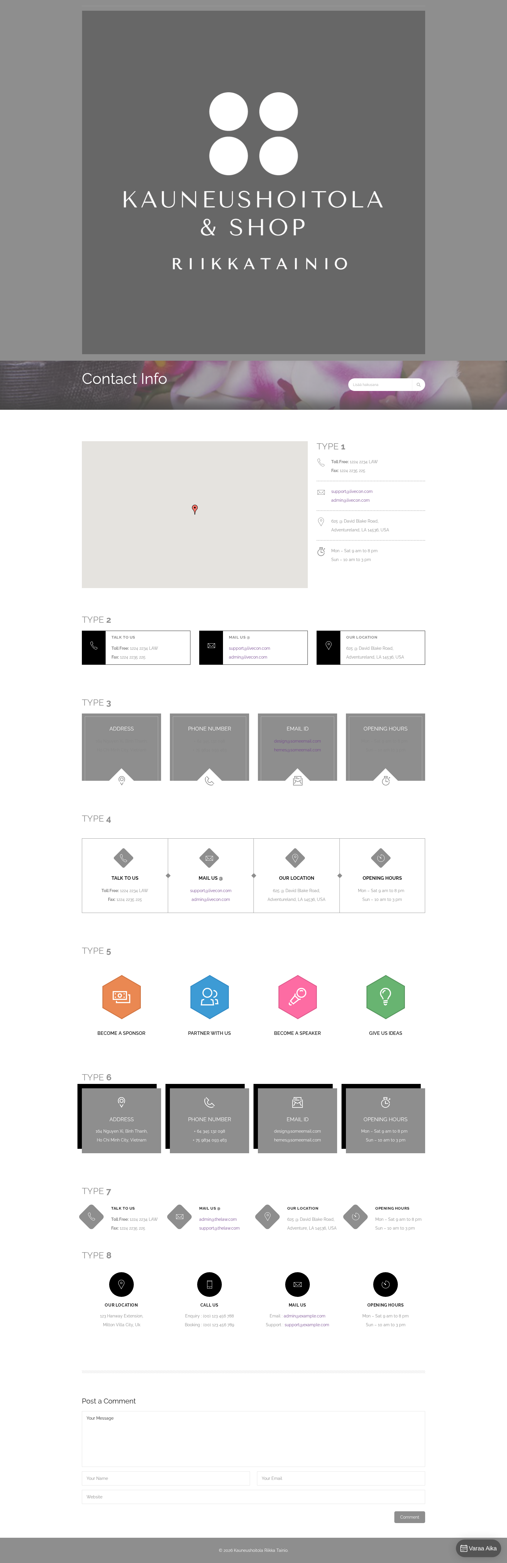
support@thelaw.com (219, 1228)
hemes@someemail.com (297, 750)
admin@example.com (304, 1316)
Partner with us (209, 1033)
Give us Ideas (385, 1033)
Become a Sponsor (121, 1033)
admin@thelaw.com (218, 1219)
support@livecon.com (352, 491)
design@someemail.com (297, 741)
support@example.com (307, 1324)
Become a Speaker (297, 1033)
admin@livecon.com (350, 500)
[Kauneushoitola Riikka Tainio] (253, 352)
